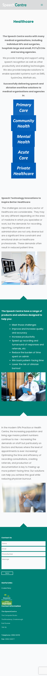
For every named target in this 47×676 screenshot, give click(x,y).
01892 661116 (15, 635)
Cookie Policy (6, 588)
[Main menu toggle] (42, 5)
